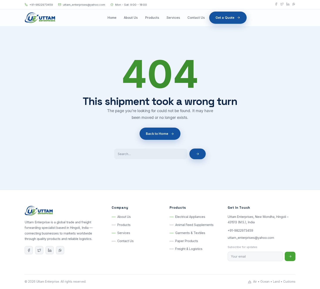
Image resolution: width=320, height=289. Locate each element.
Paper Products (186, 241)
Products (152, 17)
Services (173, 17)
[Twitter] (282, 4)
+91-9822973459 (41, 4)
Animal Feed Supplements (194, 225)
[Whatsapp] (293, 4)
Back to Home (157, 133)
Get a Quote (225, 17)
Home (112, 17)
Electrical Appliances (190, 217)
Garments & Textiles (190, 233)
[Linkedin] (288, 4)
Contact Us (196, 17)
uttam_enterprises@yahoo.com (84, 4)
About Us (131, 17)
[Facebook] (276, 4)
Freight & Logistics (188, 249)
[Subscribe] (290, 256)
